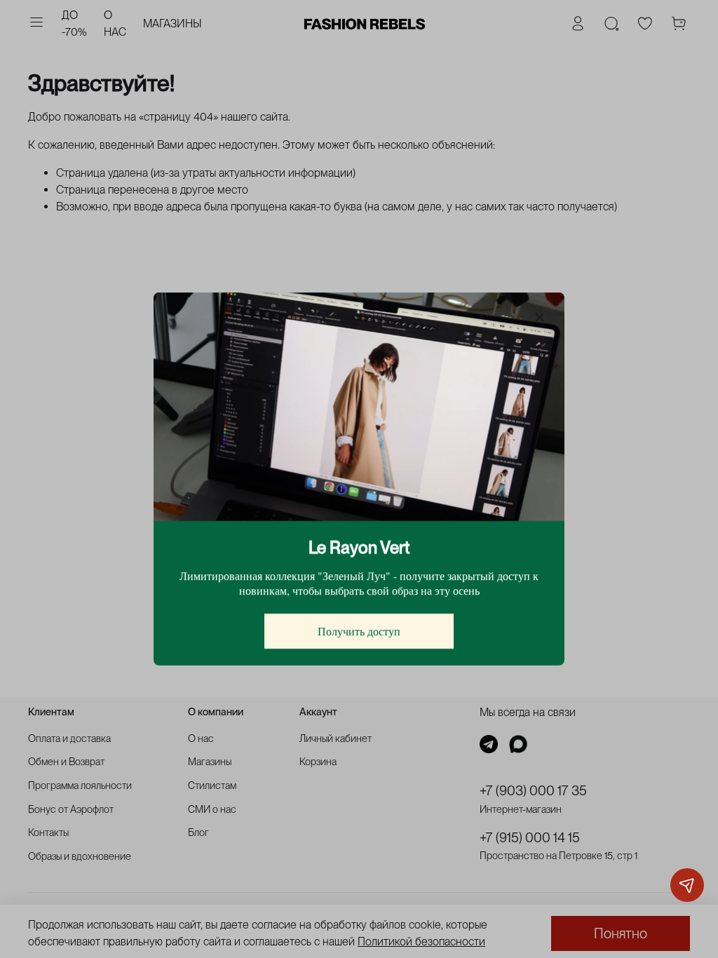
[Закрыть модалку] (540, 317)
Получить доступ (359, 630)
